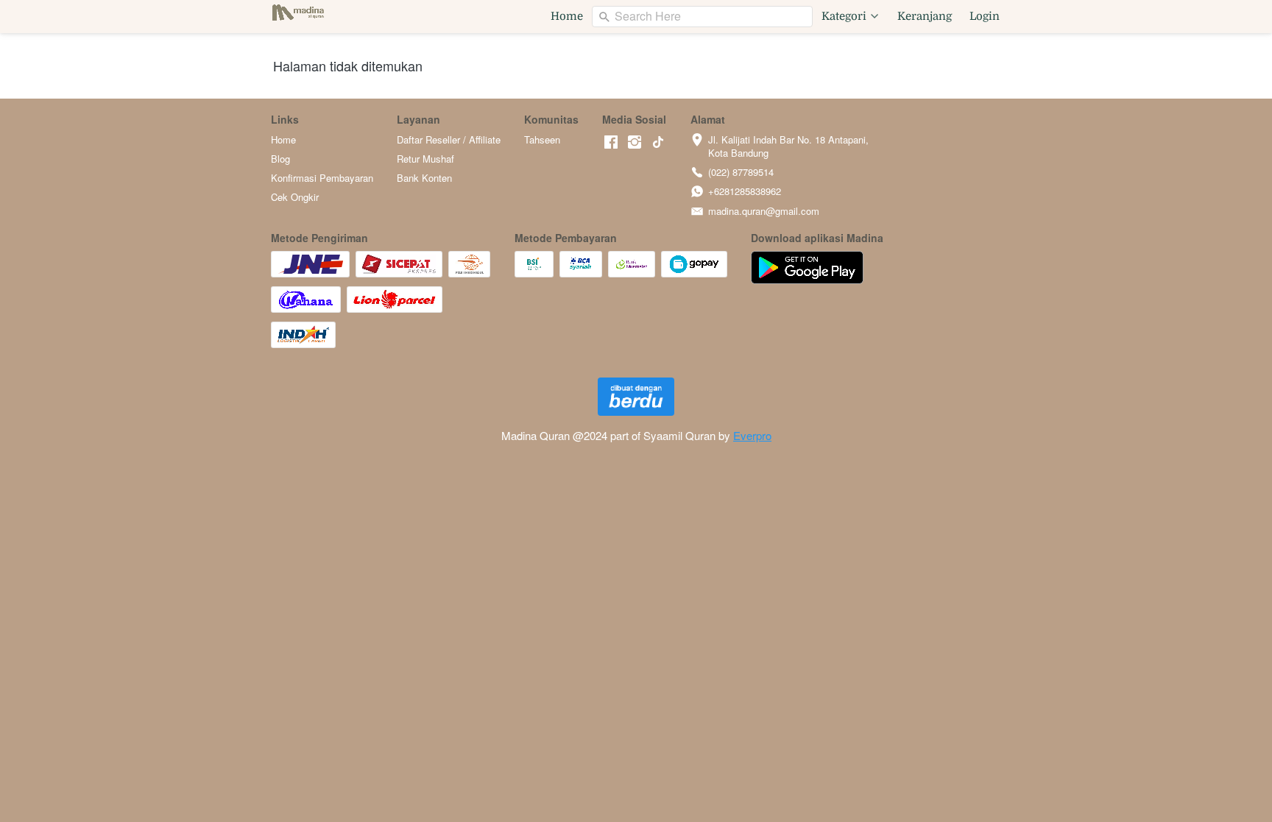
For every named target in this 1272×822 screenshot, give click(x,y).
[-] (611, 142)
